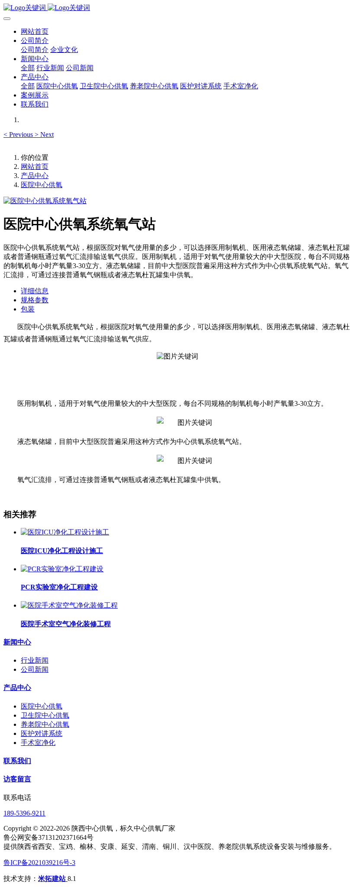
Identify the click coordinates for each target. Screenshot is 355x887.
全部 (28, 67)
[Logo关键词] (177, 8)
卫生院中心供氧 (45, 715)
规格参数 (34, 300)
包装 (28, 309)
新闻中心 (17, 642)
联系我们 (17, 760)
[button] (19, 134)
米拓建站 (53, 878)
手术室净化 (38, 742)
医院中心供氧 (41, 184)
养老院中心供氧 (45, 724)
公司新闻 (34, 669)
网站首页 (34, 31)
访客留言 (17, 779)
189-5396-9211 (24, 813)
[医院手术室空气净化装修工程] (69, 605)
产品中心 (34, 175)
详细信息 (34, 291)
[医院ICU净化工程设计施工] (65, 532)
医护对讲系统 (41, 733)
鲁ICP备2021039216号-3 (39, 862)
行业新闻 (34, 660)
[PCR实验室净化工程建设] (62, 569)
